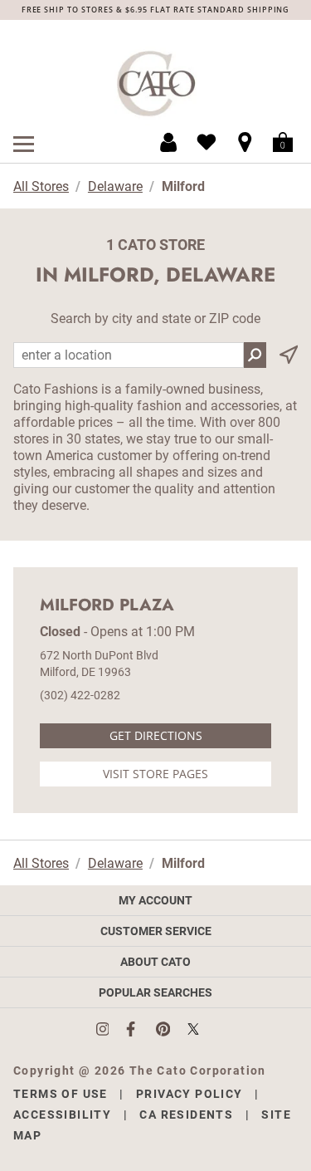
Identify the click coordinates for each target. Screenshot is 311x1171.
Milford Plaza (107, 605)
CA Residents (186, 1114)
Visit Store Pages (155, 773)
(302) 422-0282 (80, 695)
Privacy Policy (189, 1093)
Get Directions (155, 735)
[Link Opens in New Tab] (111, 1029)
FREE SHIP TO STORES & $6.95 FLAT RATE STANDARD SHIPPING (156, 9)
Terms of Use (60, 1093)
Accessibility (62, 1114)
